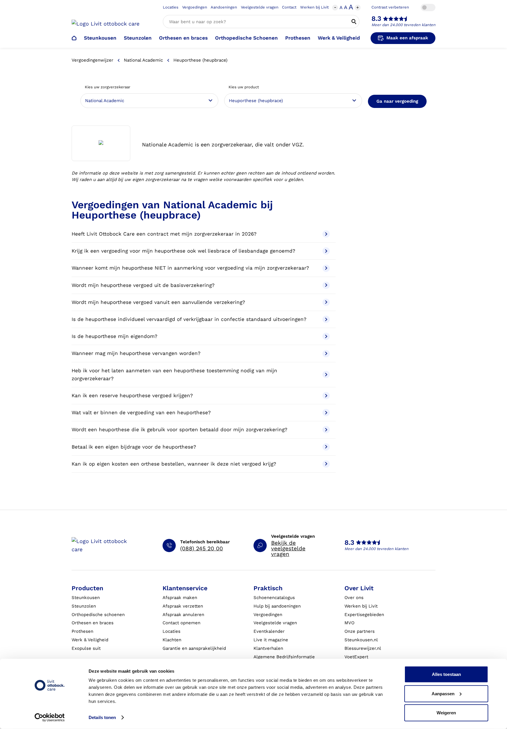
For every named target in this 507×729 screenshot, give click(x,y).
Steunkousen (100, 38)
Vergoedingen (194, 7)
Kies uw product (244, 87)
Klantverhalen (268, 648)
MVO (349, 622)
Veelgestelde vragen (259, 7)
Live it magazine (271, 639)
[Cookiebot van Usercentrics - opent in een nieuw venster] (49, 717)
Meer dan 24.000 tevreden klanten (403, 25)
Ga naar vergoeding (397, 101)
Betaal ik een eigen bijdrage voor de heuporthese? (134, 447)
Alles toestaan (446, 674)
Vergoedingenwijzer (92, 60)
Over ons (354, 597)
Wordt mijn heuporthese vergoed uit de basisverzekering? (143, 285)
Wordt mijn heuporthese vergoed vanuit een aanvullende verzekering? (158, 302)
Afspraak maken (180, 597)
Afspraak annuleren (183, 614)
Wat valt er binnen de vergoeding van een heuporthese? (141, 412)
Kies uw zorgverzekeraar (107, 87)
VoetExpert (356, 656)
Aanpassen (443, 693)
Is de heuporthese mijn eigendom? (114, 336)
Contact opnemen (181, 622)
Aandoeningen (224, 7)
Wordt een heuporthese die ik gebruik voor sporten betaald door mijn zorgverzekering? (179, 429)
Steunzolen (138, 38)
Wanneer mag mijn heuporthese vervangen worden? (136, 353)
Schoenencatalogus (274, 597)
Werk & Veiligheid (339, 38)
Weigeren (446, 712)
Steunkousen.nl (361, 639)
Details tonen (102, 717)
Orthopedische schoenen (98, 614)
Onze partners (359, 631)
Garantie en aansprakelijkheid (194, 648)
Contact (289, 7)
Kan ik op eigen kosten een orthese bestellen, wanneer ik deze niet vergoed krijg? (174, 464)
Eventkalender (269, 631)
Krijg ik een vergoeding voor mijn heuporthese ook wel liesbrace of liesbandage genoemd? (183, 251)
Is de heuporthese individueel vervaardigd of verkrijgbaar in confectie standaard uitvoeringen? (189, 319)
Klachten (172, 639)
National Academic (143, 60)
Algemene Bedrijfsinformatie (284, 656)
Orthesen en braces (183, 38)
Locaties (170, 7)
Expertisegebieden (364, 614)
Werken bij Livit (314, 7)
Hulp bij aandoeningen (277, 606)
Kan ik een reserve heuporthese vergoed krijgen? (132, 395)
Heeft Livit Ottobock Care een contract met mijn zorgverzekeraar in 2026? (164, 234)
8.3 (376, 18)
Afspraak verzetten (183, 606)
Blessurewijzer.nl (362, 648)
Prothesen (297, 38)
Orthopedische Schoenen (246, 38)
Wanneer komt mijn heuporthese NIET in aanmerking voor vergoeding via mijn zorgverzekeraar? (190, 268)
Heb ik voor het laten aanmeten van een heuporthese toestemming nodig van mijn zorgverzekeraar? (174, 374)
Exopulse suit (86, 648)
